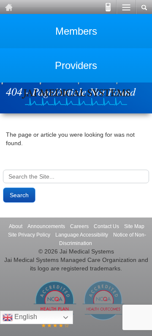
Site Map (134, 226)
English (25, 316)
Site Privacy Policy (29, 235)
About (15, 226)
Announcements (46, 226)
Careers (79, 226)
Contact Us (106, 226)
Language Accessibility (81, 235)
